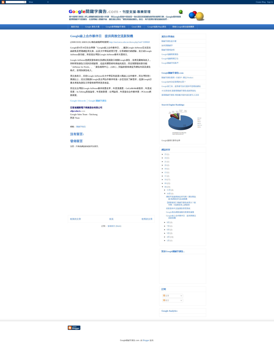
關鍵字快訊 (81, 127)
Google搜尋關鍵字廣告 (116, 27)
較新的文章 (75, 219)
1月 (168, 240)
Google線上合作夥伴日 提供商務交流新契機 (101, 36)
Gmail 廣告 (136, 27)
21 (166, 162)
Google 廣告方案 (92, 27)
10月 (169, 193)
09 (166, 183)
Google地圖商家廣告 (170, 54)
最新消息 (75, 27)
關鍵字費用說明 (168, 50)
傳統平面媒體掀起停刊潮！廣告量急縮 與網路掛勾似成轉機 (181, 198)
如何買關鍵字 (167, 45)
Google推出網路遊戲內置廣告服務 (180, 212)
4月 (168, 237)
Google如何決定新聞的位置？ (174, 82)
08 (166, 187)
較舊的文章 (147, 219)
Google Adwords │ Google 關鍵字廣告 (88, 101)
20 (166, 165)
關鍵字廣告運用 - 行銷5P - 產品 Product (177, 77)
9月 (168, 222)
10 (166, 179)
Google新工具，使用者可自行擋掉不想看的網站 (181, 86)
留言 (167, 300)
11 (166, 176)
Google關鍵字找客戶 (170, 63)
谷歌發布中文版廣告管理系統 (178, 208)
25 (166, 154)
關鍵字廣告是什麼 (169, 41)
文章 (167, 296)
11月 (169, 190)
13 (166, 172)
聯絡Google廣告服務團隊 (183, 27)
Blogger (146, 340)
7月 (168, 226)
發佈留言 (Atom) (114, 226)
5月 (168, 233)
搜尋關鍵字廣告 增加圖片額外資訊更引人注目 (180, 95)
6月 (168, 230)
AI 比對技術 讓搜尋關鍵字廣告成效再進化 (179, 91)
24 (166, 158)
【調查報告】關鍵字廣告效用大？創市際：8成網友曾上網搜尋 (181, 203)
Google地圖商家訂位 (170, 59)
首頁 (111, 219)
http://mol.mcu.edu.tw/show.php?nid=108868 (129, 42)
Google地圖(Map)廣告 (156, 27)
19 (166, 169)
